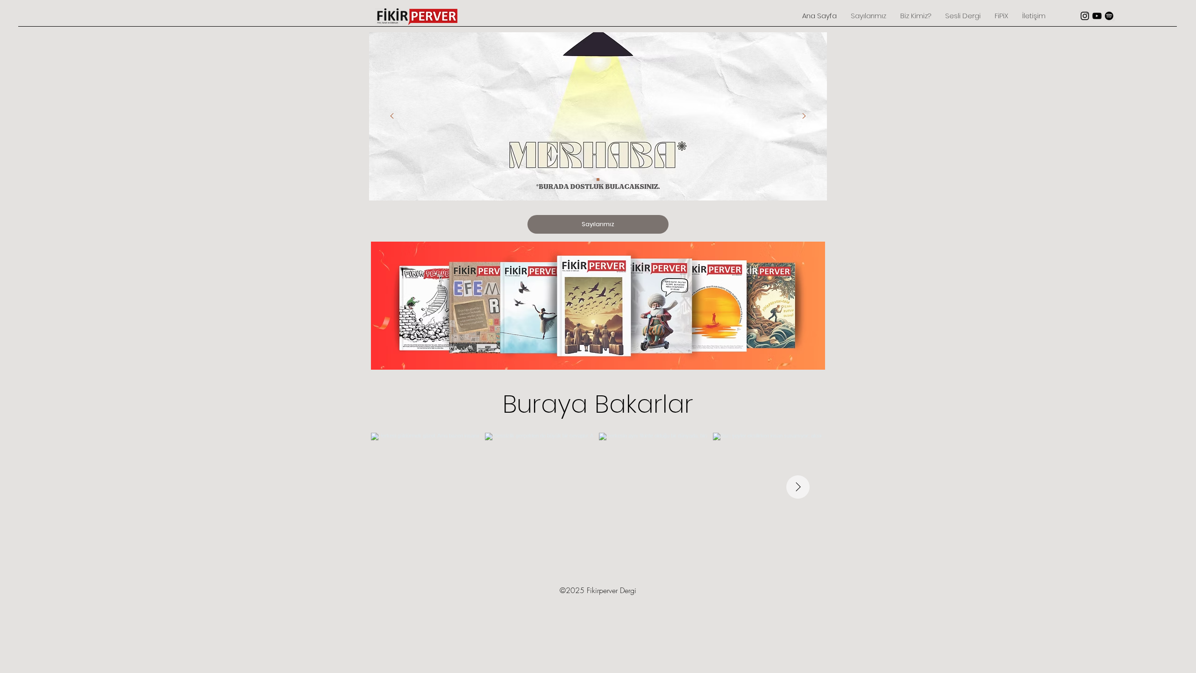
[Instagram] (1084, 15)
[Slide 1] (598, 179)
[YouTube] (1097, 15)
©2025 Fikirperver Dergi (598, 590)
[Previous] (392, 117)
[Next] (804, 117)
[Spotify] (1109, 15)
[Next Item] (798, 487)
